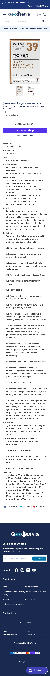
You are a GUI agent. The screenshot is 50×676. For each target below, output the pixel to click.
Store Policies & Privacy (35, 592)
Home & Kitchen (10, 29)
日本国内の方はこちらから (14, 604)
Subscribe (39, 558)
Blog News (7, 600)
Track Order (30, 600)
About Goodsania (32, 587)
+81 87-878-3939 (35, 634)
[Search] (43, 21)
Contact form (25, 622)
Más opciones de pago (25, 135)
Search (5, 587)
